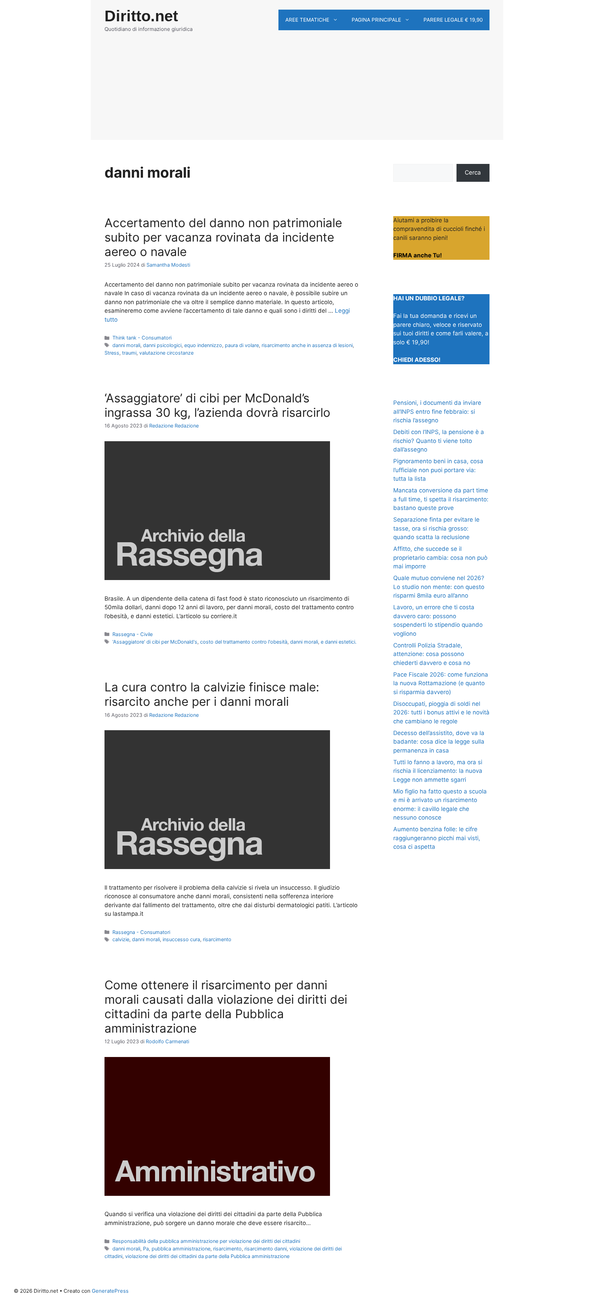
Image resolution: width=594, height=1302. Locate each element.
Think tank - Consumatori (142, 338)
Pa (146, 1248)
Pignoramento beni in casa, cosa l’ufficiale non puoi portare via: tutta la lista (438, 470)
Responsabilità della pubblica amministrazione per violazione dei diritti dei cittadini (206, 1241)
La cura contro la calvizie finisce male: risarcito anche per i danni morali (211, 694)
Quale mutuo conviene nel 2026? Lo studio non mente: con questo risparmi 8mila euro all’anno (438, 587)
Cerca (473, 172)
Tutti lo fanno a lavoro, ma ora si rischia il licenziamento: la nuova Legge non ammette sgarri (437, 771)
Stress (111, 353)
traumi (129, 353)
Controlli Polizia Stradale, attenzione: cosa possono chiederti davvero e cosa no (431, 654)
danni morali (126, 345)
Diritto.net (141, 16)
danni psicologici (162, 345)
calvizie (120, 939)
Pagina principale (376, 19)
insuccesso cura (181, 939)
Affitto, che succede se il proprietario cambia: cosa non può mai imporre (440, 557)
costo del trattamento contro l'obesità (243, 642)
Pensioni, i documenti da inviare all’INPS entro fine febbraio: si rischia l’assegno (437, 411)
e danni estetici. (338, 642)
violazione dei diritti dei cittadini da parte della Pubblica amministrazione (207, 1256)
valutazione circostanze (166, 353)
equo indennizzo (203, 345)
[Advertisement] (297, 92)
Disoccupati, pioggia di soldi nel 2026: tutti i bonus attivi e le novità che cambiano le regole (441, 712)
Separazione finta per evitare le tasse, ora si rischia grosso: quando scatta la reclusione (436, 528)
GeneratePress (110, 1291)
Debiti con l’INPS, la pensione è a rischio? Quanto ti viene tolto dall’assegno (438, 441)
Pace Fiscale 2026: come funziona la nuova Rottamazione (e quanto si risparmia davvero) (440, 683)
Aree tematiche (307, 19)
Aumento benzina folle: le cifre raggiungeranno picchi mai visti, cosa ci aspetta (436, 838)
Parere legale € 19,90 (453, 19)
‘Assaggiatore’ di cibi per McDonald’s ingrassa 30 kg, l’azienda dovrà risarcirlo (217, 405)
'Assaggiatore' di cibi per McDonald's (154, 642)
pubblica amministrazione (181, 1248)
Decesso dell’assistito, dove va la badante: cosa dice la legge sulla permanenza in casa (438, 742)
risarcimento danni (265, 1248)
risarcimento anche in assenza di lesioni (307, 345)
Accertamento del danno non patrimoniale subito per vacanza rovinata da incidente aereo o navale (223, 237)
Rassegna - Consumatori (141, 932)
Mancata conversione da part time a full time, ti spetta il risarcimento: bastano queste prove (440, 499)
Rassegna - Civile (132, 634)
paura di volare (242, 345)
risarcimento (217, 939)
